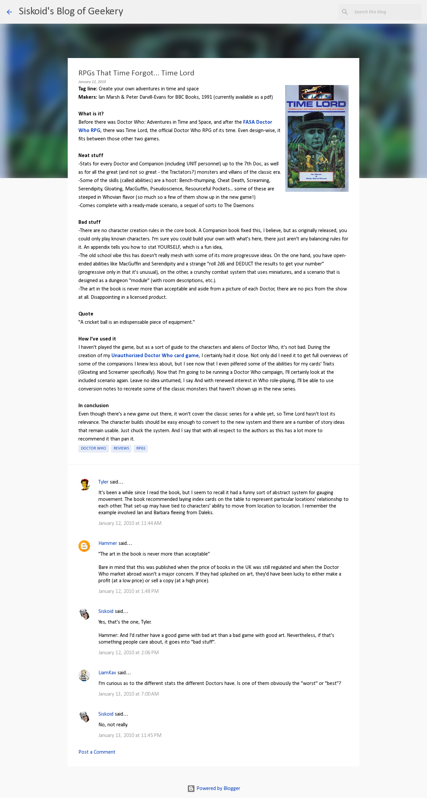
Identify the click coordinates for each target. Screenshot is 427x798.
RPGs (140, 449)
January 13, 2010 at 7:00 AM (128, 694)
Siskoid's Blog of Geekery (71, 11)
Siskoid (105, 611)
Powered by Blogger (217, 788)
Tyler (103, 482)
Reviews (121, 449)
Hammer (107, 543)
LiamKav (107, 673)
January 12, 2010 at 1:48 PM (128, 591)
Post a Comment (96, 752)
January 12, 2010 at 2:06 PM (128, 653)
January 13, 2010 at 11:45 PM (129, 735)
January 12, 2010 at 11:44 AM (129, 523)
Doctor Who (93, 449)
